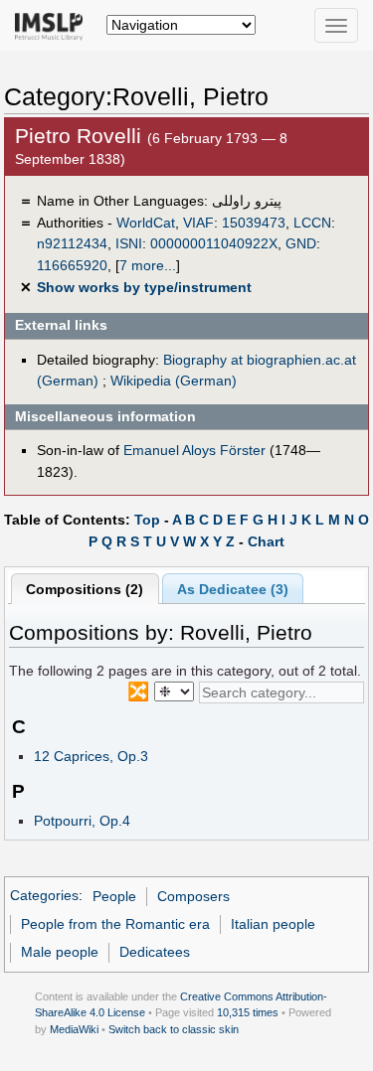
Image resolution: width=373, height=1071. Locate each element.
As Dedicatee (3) (232, 589)
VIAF (198, 222)
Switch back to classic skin (173, 1029)
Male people (59, 952)
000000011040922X (214, 243)
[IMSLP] (53, 25)
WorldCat (145, 222)
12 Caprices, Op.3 (91, 756)
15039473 (253, 222)
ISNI (128, 243)
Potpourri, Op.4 (82, 821)
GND (300, 243)
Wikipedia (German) (173, 380)
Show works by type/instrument (144, 287)
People (114, 896)
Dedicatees (154, 952)
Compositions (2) (84, 589)
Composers (193, 896)
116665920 (72, 265)
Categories (44, 896)
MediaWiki (74, 1029)
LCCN (312, 222)
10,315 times (248, 1012)
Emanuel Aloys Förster (194, 450)
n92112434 (72, 243)
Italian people (273, 924)
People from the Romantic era (115, 924)
